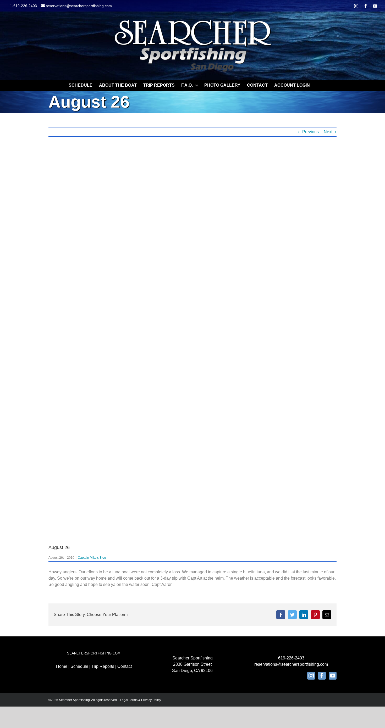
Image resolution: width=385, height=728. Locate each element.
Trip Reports (102, 666)
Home (61, 666)
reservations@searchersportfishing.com (78, 6)
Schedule (79, 666)
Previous (310, 132)
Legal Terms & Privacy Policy (140, 700)
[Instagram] (311, 676)
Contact (124, 666)
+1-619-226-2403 (22, 6)
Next (328, 132)
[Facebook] (322, 676)
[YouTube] (333, 676)
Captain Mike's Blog (92, 557)
